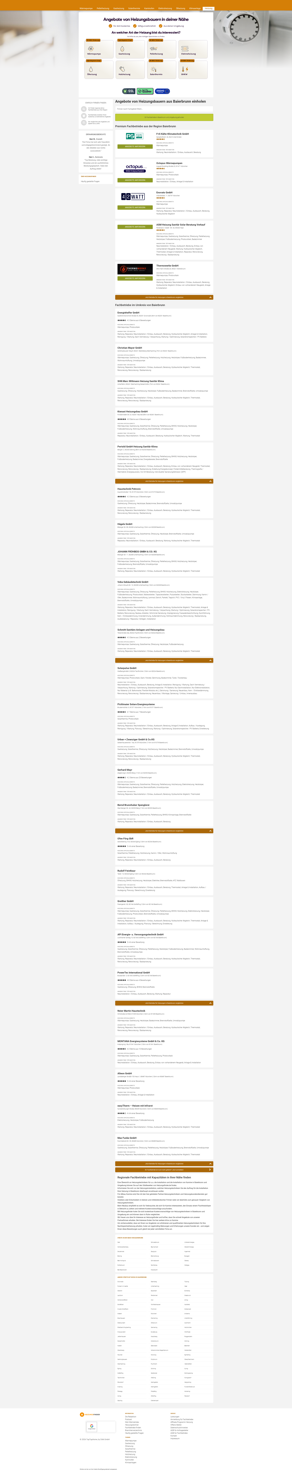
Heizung (208, 8)
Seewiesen (154, 1346)
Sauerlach (154, 1291)
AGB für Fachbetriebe (179, 1433)
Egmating (187, 1355)
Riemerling (154, 1318)
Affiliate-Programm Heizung (182, 1422)
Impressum (175, 1438)
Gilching (153, 1368)
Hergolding (187, 1382)
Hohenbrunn (155, 1341)
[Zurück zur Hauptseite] (100, 1414)
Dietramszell (154, 1400)
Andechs (187, 1313)
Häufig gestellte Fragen (90, 181)
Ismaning (187, 1391)
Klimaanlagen (130, 1462)
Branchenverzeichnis (133, 1430)
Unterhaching (155, 1286)
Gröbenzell (187, 1309)
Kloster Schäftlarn (122, 1309)
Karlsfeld (187, 1304)
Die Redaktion (130, 1417)
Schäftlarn (120, 1304)
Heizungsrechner (132, 1425)
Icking (119, 1396)
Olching (186, 1341)
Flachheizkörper (204, 1206)
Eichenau (187, 1291)
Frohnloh (153, 1309)
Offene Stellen (176, 1425)
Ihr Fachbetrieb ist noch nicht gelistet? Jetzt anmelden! (164, 1170)
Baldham (187, 1346)
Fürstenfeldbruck (189, 1387)
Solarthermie (134, 8)
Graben (119, 1313)
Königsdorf (187, 1378)
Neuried (119, 1355)
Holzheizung (130, 1454)
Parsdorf (187, 1396)
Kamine (189, 1182)
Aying (186, 1368)
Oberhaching (121, 1364)
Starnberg (154, 1281)
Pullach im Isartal (122, 1286)
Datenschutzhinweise (179, 1428)
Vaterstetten (188, 1364)
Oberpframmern (189, 1359)
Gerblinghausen (122, 1359)
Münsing (153, 1355)
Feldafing (153, 1391)
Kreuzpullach (121, 1332)
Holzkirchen (188, 1327)
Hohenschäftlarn (122, 1300)
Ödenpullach (121, 1323)
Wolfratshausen (155, 1304)
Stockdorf (120, 1382)
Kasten (119, 1346)
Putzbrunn (154, 1359)
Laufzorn (120, 1295)
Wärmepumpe (86, 8)
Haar (185, 1286)
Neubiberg (154, 1336)
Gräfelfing (120, 1373)
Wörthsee (187, 1332)
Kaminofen (149, 8)
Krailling (120, 1387)
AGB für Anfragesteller (179, 1430)
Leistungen (175, 1417)
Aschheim (187, 1323)
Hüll (152, 1300)
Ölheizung (180, 8)
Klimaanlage (195, 8)
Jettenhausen (121, 1336)
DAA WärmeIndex (132, 1422)
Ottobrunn (154, 1323)
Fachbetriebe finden (133, 1428)
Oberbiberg (120, 1350)
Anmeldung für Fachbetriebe (182, 1419)
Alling (186, 1300)
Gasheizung (118, 8)
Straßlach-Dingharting (124, 1327)
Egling (119, 1368)
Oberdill (119, 1291)
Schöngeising (188, 1373)
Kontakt (174, 1436)
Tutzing (186, 1281)
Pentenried (154, 1295)
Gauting (119, 1400)
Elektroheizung (165, 8)
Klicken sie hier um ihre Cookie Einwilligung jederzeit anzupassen (98, 1469)
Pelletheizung (103, 8)
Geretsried (154, 1373)
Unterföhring (188, 1318)
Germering (154, 1327)
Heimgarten (154, 1382)
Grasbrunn (187, 1295)
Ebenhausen (121, 1318)
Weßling (153, 1378)
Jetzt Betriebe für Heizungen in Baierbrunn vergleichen (164, 297)
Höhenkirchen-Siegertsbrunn (159, 1350)
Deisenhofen (121, 1341)
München (154, 1313)
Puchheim (154, 1364)
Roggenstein (188, 1336)
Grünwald (120, 1281)
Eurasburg (154, 1332)
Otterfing (153, 1396)
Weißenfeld (187, 1350)
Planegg (119, 1391)
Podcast (128, 1419)
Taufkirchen (121, 1378)
